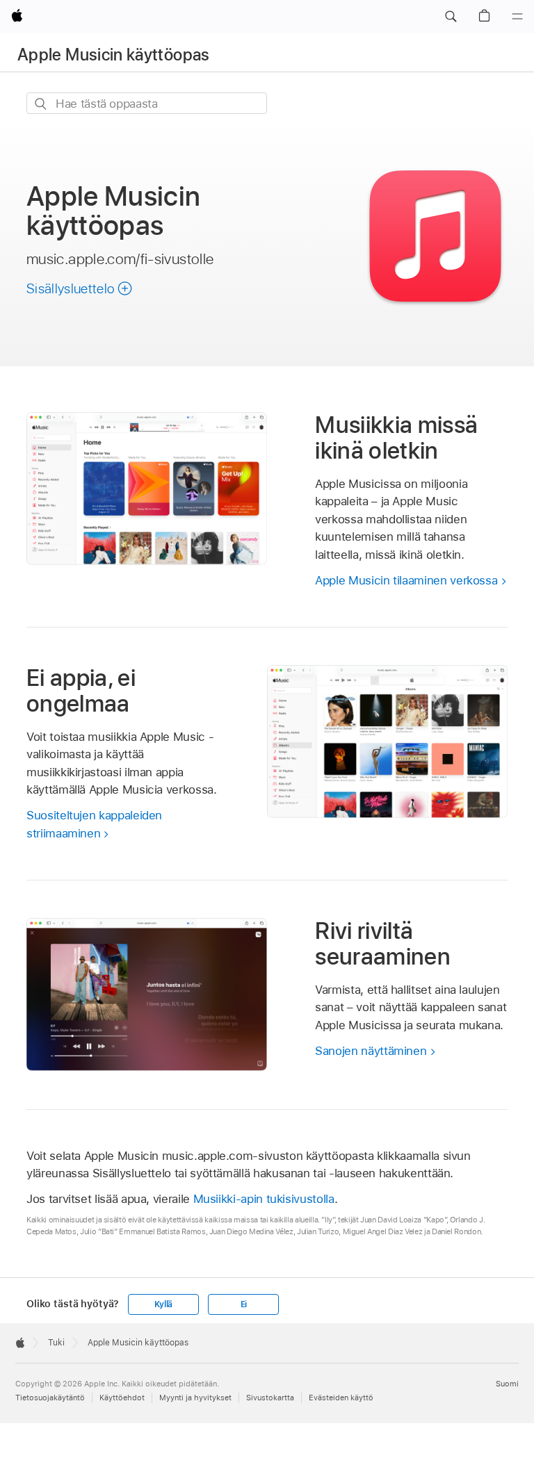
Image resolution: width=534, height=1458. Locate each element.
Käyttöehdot (122, 1397)
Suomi (507, 1384)
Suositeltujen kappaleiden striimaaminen (94, 824)
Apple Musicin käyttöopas (113, 54)
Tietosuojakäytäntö (50, 1397)
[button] (450, 16)
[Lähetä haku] (41, 104)
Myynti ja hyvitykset (195, 1397)
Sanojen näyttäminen (370, 1051)
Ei (244, 1304)
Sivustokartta (270, 1397)
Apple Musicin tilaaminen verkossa (406, 580)
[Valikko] (517, 16)
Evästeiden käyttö (341, 1397)
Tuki (56, 1343)
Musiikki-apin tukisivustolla (263, 1199)
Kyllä (163, 1304)
